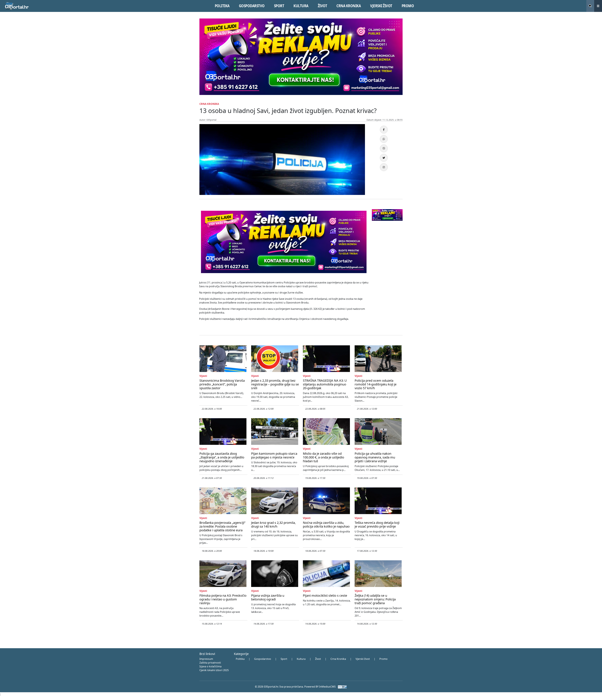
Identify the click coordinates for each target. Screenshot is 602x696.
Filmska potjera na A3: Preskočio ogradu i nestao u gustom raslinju (222, 599)
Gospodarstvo (262, 659)
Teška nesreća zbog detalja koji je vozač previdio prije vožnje (377, 525)
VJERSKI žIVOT (381, 5)
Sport (284, 659)
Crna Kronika (338, 659)
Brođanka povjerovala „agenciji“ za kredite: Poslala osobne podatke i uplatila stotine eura (222, 526)
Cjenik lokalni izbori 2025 (214, 670)
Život (318, 659)
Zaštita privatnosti (210, 662)
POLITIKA (222, 5)
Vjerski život (363, 659)
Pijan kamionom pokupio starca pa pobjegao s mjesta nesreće (274, 455)
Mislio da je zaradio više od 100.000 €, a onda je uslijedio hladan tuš (323, 457)
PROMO (408, 5)
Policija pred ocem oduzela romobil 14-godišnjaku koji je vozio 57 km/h (375, 384)
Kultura (301, 659)
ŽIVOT (322, 5)
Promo (383, 659)
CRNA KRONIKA (348, 5)
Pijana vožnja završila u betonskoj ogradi (267, 597)
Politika (240, 659)
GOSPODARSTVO (252, 5)
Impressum (206, 659)
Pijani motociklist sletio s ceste (325, 595)
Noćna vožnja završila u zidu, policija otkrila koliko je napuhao (326, 525)
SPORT (279, 5)
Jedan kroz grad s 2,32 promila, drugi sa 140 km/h (273, 525)
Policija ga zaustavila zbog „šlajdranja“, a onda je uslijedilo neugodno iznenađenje (221, 457)
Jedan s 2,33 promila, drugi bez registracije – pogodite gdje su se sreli (275, 384)
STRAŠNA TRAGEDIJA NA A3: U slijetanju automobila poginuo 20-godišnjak (325, 384)
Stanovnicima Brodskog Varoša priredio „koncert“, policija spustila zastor (222, 384)
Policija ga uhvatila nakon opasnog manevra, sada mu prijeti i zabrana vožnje (375, 457)
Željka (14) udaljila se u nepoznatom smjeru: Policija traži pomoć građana (375, 599)
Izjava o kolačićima (210, 666)
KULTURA (300, 5)
